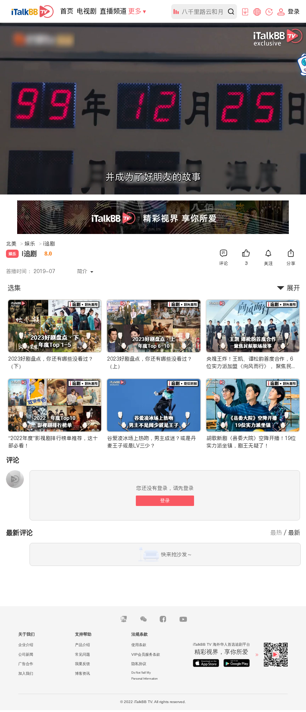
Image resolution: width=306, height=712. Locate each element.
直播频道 (113, 11)
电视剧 (86, 11)
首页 (67, 11)
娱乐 (33, 243)
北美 (14, 243)
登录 (165, 500)
